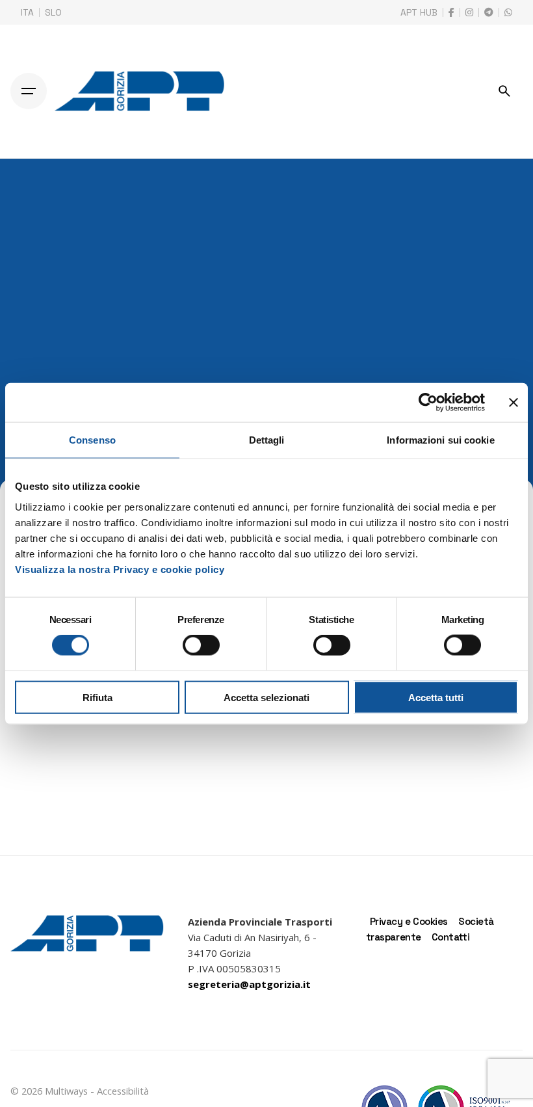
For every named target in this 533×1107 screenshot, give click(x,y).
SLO (53, 12)
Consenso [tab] (92, 440)
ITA (27, 12)
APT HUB (418, 12)
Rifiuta (97, 696)
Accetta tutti (435, 696)
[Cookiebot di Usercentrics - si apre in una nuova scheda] (428, 402)
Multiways (66, 1090)
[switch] (201, 645)
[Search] (504, 91)
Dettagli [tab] (267, 440)
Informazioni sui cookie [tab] (440, 440)
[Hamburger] (28, 91)
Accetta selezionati (266, 696)
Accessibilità (123, 1090)
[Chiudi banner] (513, 402)
